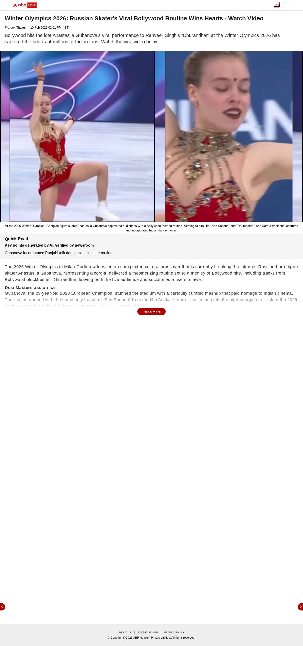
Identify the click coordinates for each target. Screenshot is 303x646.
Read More (152, 312)
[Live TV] (277, 4)
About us (125, 632)
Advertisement (148, 632)
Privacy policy (174, 632)
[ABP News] (300, 606)
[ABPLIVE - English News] (25, 5)
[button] (286, 5)
